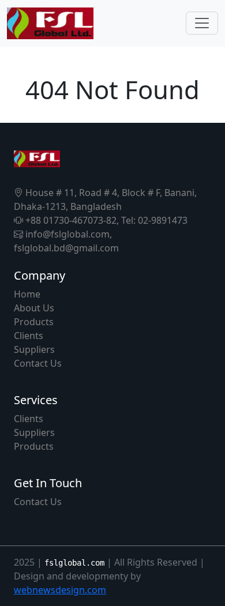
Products (34, 321)
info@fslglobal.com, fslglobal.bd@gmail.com (66, 241)
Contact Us (38, 363)
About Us (34, 308)
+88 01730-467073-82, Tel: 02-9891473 (105, 220)
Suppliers (34, 349)
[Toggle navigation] (202, 23)
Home (27, 294)
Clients (28, 335)
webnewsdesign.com (60, 590)
